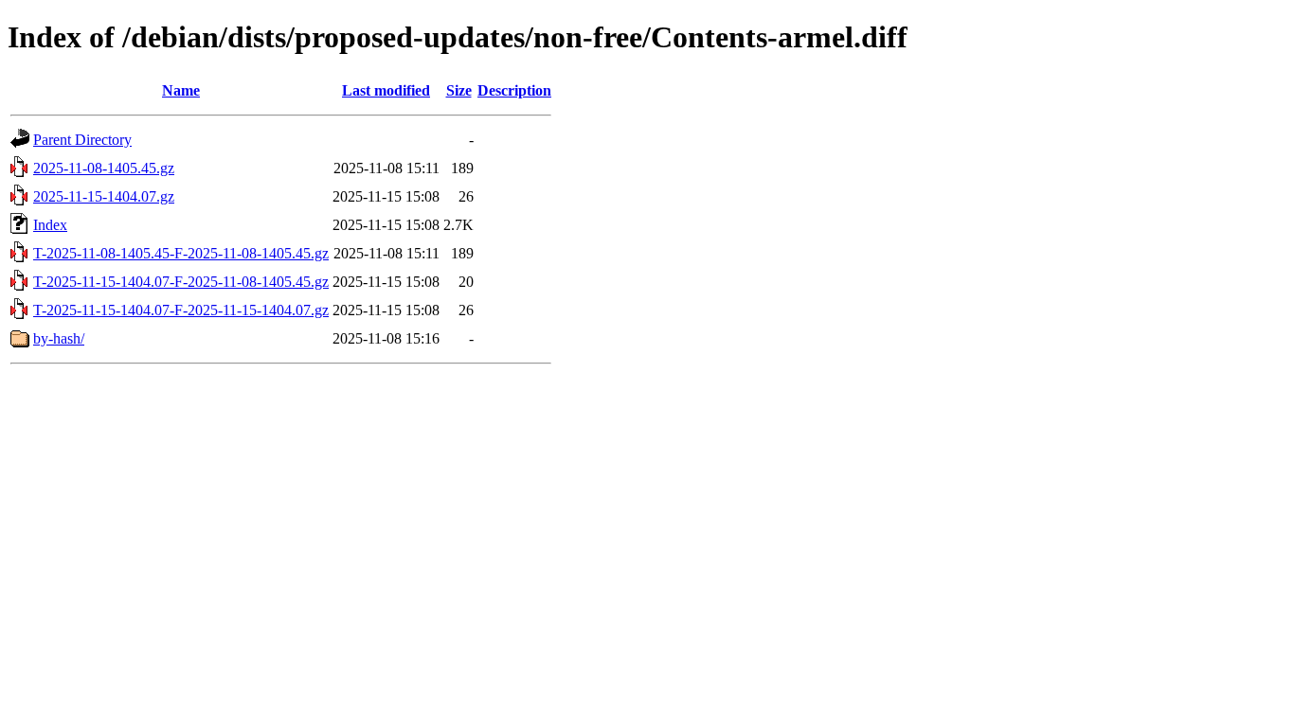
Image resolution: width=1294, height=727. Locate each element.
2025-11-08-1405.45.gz (103, 168)
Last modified (386, 90)
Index (50, 225)
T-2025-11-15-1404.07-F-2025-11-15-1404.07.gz (181, 310)
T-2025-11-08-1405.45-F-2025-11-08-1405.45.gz (181, 253)
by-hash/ (58, 338)
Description (514, 90)
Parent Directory (82, 140)
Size (459, 90)
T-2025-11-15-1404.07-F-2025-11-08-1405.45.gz (181, 282)
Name (181, 90)
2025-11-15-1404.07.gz (103, 196)
